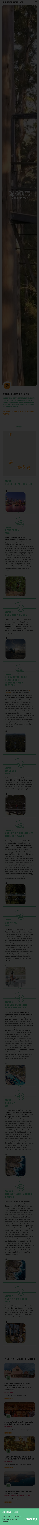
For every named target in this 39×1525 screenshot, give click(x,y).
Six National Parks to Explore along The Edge (18, 1492)
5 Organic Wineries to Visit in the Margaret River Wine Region (19, 1458)
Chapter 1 (19, 427)
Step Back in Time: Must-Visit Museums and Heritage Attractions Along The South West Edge (17, 1387)
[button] (24, 500)
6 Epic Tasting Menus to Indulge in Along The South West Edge (18, 1423)
